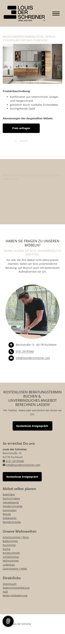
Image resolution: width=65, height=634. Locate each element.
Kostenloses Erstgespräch (32, 426)
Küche (6, 549)
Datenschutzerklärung (16, 587)
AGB (5, 591)
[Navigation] (56, 13)
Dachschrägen (11, 498)
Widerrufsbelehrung (15, 595)
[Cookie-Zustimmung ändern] (8, 621)
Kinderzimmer (11, 553)
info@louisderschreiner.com (33, 358)
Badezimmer (10, 541)
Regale (7, 514)
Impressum (9, 584)
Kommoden (10, 510)
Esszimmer (9, 545)
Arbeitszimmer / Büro (16, 537)
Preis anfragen (21, 128)
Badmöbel (9, 494)
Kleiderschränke (12, 506)
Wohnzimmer (11, 560)
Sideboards (9, 518)
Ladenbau (9, 564)
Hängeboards (11, 502)
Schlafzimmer (11, 557)
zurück (23, 141)
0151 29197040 (25, 351)
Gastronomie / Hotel (15, 568)
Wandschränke (12, 522)
